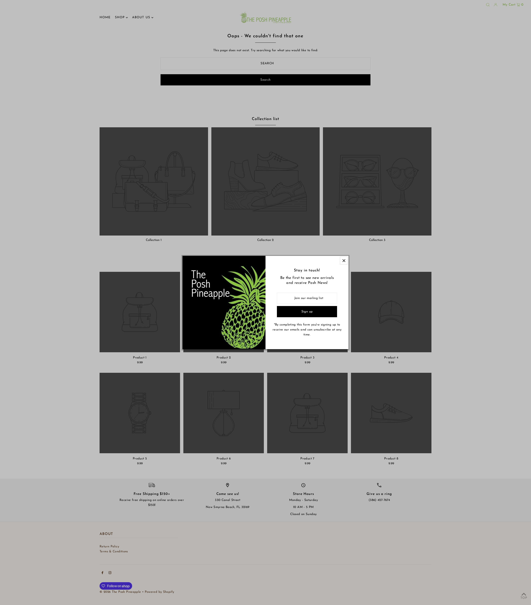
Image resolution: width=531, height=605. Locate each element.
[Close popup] (343, 260)
